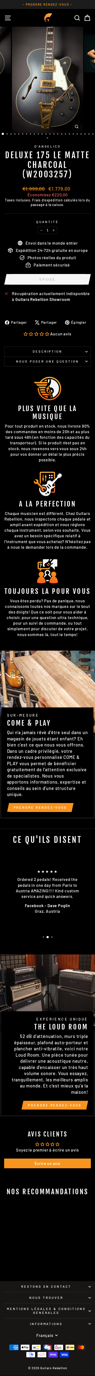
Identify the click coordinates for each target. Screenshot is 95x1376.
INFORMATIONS (46, 1324)
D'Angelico (47, 146)
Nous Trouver (46, 1298)
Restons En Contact (46, 1286)
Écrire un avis (48, 1163)
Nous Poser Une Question (47, 361)
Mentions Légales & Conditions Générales (46, 1310)
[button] (36, 333)
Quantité (47, 222)
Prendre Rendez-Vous (40, 807)
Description (48, 351)
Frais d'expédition (47, 200)
